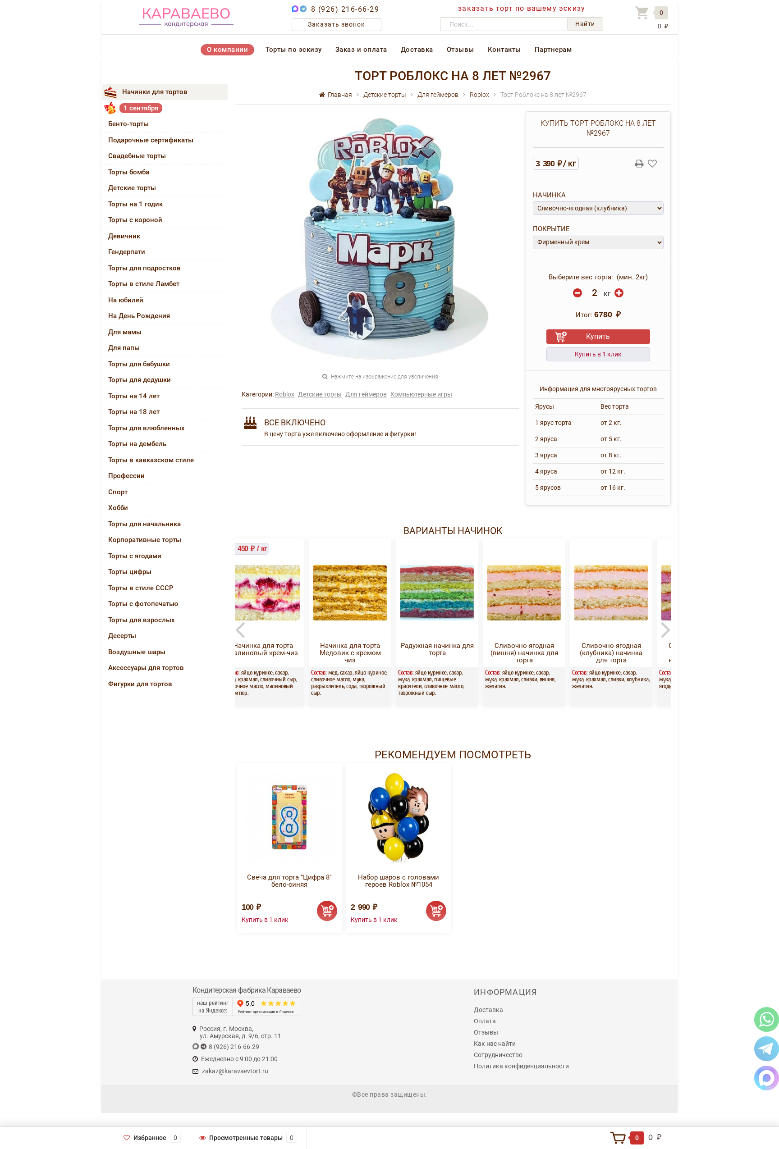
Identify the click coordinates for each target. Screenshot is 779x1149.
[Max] (766, 1077)
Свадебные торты (137, 156)
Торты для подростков (144, 268)
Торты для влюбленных (146, 428)
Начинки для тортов (155, 92)
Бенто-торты (128, 124)
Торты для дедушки (139, 380)
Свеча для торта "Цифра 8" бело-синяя (289, 881)
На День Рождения (139, 316)
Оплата (485, 1021)
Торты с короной (135, 220)
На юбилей (125, 300)
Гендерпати (126, 252)
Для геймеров (366, 394)
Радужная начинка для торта (365, 649)
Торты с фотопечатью (143, 604)
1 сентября (141, 108)
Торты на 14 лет (134, 396)
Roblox (284, 394)
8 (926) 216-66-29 (345, 9)
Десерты (122, 636)
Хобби (118, 508)
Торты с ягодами (134, 556)
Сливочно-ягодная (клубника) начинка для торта (539, 653)
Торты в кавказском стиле (151, 460)
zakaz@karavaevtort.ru (235, 1071)
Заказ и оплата (361, 50)
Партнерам (553, 50)
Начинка (549, 195)
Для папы (124, 348)
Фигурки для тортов (140, 684)
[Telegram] (766, 1048)
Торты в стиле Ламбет (143, 284)
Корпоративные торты (144, 540)
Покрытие (551, 229)
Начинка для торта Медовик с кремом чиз (278, 653)
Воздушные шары (136, 652)
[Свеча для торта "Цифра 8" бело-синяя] (289, 817)
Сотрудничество (498, 1054)
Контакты (504, 50)
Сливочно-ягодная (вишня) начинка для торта (452, 653)
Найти (585, 23)
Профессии (126, 476)
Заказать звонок (336, 24)
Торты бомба (128, 172)
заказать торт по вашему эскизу (521, 8)
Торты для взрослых (141, 620)
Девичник (124, 236)
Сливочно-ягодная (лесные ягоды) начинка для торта (626, 653)
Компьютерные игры (421, 394)
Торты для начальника (144, 524)
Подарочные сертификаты (150, 140)
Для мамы (125, 332)
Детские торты (132, 188)
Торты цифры (129, 572)
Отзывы (460, 50)
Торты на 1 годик (135, 204)
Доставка (417, 50)
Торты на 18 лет (134, 412)
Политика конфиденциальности (521, 1066)
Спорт (118, 492)
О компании (227, 50)
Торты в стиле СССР (141, 588)
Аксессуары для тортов (146, 668)
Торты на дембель (137, 444)
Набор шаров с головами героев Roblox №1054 (398, 881)
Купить (598, 336)
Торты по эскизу (294, 50)
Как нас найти (495, 1043)
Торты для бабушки (139, 364)
